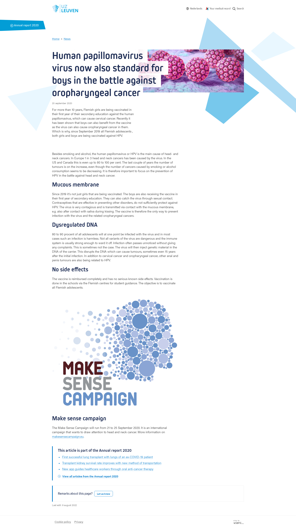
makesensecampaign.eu (68, 436)
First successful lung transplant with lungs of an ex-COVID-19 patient (107, 457)
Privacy (78, 522)
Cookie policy (63, 522)
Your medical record (220, 8)
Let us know (103, 493)
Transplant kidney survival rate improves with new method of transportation (111, 463)
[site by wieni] (238, 522)
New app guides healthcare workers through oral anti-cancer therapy (107, 469)
